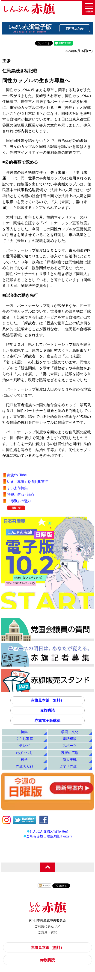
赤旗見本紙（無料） (47, 700)
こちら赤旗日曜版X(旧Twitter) (49, 836)
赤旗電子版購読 (47, 720)
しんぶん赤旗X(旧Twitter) (49, 831)
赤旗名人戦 (24, 766)
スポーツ (70, 746)
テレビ (24, 746)
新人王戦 (70, 760)
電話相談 (70, 739)
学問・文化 (69, 732)
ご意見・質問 (47, 932)
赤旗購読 (47, 710)
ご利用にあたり (46, 926)
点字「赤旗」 (69, 766)
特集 (24, 732)
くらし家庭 (24, 739)
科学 (24, 760)
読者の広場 (69, 753)
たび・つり (24, 753)
